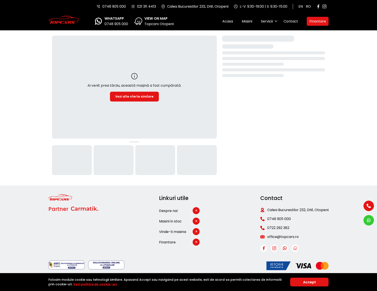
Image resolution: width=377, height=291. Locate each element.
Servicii (267, 21)
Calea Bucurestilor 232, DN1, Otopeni (298, 209)
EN (300, 6)
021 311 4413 (146, 6)
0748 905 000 (114, 6)
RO (308, 6)
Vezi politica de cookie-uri (95, 284)
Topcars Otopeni (159, 23)
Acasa (227, 21)
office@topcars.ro (283, 236)
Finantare (317, 21)
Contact (291, 21)
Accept (309, 282)
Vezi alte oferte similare (134, 96)
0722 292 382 (278, 227)
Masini (247, 21)
